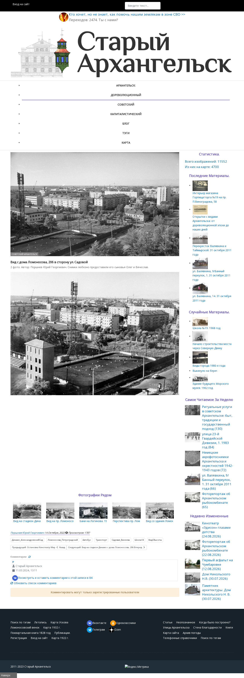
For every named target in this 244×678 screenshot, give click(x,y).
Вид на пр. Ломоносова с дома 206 (69, 521)
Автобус (87, 539)
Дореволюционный (126, 95)
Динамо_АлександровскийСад (27, 539)
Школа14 (139, 539)
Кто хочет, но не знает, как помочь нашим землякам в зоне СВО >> (127, 14)
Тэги (125, 133)
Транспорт (101, 539)
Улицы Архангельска (176, 627)
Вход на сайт (21, 4)
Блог (125, 123)
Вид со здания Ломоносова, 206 (167, 521)
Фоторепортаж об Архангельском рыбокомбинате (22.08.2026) (216, 548)
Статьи (167, 622)
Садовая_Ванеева (121, 539)
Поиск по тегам (211, 638)
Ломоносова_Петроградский (63, 539)
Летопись (40, 622)
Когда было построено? (214, 622)
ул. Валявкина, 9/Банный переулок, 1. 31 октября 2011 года (211, 275)
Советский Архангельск (24, 254)
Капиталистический (125, 114)
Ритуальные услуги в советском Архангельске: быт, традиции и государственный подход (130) (217, 418)
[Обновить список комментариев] (29, 556)
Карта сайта (171, 633)
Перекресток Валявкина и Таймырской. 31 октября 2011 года (212, 250)
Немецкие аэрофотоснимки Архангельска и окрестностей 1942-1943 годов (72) (217, 461)
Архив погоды (192, 633)
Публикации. (62, 633)
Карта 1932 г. (51, 627)
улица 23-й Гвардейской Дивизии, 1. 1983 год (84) (215, 440)
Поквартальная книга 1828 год (30, 633)
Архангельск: (126, 85)
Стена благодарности (207, 627)
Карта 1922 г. (60, 638)
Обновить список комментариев (34, 583)
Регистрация (18, 638)
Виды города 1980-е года (209, 365)
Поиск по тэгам (20, 622)
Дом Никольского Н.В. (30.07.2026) (216, 576)
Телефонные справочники (180, 638)
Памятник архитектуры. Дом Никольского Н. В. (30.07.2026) (216, 592)
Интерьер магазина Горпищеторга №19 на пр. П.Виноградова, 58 (209, 197)
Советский (126, 104)
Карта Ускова (59, 622)
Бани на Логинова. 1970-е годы (99, 521)
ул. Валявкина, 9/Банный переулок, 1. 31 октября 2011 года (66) (216, 482)
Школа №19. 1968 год (206, 328)
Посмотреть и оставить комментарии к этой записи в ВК (55, 578)
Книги (229, 627)
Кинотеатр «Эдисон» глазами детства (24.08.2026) (216, 529)
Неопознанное (185, 622)
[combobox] (143, 6)
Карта (126, 142)
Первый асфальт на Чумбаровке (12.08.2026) (217, 564)
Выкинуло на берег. (205, 371)
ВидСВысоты (155, 539)
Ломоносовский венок (24, 627)
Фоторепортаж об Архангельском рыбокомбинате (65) (216, 500)
